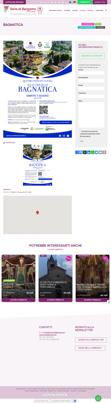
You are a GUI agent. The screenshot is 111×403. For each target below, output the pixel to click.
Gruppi (75, 10)
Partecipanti (83, 77)
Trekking (99, 10)
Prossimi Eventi (55, 10)
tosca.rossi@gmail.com (47, 335)
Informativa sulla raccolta (42, 400)
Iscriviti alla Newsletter (91, 340)
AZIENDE (67, 10)
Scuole (90, 10)
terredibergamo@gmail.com (54, 332)
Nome (80, 70)
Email (80, 85)
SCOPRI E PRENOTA (18, 300)
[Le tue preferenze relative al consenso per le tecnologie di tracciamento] (109, 302)
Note (80, 101)
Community (85, 2)
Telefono (82, 93)
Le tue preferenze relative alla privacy (61, 400)
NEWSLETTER (100, 2)
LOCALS (82, 10)
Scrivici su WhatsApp (93, 56)
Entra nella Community (90, 348)
